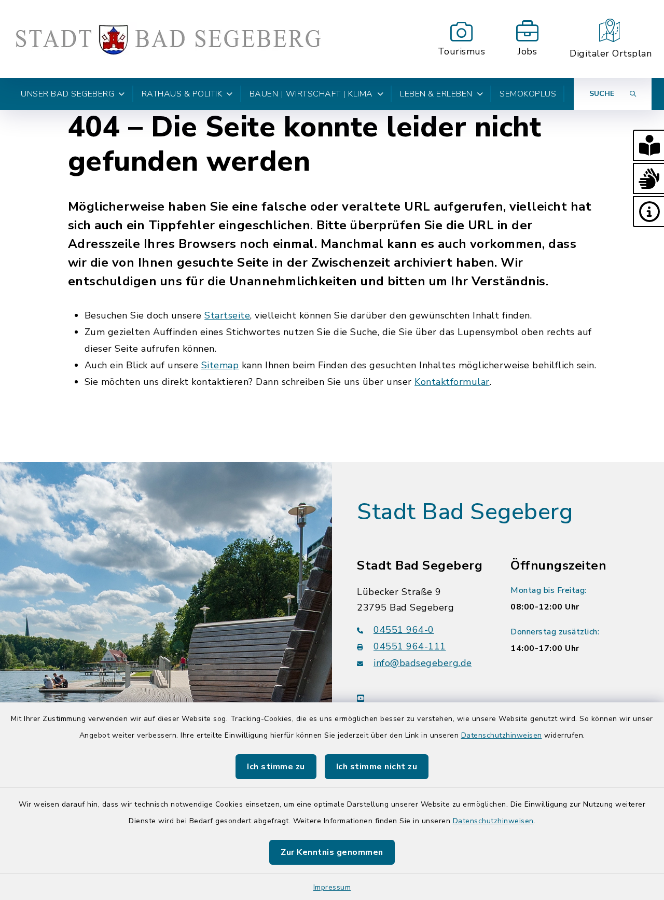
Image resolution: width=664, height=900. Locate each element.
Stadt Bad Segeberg (465, 512)
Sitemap (220, 365)
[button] (648, 145)
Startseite (227, 315)
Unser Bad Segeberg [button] (67, 94)
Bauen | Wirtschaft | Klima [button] (311, 94)
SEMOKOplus (528, 94)
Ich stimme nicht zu (377, 766)
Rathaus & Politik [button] (182, 94)
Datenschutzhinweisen (501, 735)
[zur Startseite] (168, 39)
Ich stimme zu (276, 766)
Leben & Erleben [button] (436, 94)
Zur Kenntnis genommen (332, 852)
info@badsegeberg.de (423, 663)
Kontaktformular (452, 382)
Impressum (332, 887)
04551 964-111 (410, 646)
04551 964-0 (404, 630)
